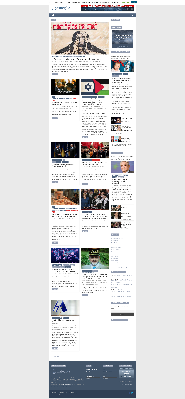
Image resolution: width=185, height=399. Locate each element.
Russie (70, 108)
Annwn (112, 284)
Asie (53, 275)
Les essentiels (56, 210)
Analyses (70, 15)
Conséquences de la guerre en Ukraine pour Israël (63, 165)
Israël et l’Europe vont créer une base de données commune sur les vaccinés (64, 322)
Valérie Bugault (114, 256)
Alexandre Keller (115, 263)
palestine (66, 108)
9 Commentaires (72, 273)
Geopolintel (88, 371)
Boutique (100, 15)
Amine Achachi (114, 260)
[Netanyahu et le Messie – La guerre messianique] (65, 80)
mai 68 (91, 169)
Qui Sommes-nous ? (60, 15)
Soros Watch (121, 177)
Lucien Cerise (114, 251)
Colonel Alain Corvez (65, 168)
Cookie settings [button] (125, 2)
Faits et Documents (107, 371)
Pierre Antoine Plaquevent (95, 166)
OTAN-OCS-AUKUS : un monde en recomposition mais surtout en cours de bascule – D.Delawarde (94, 276)
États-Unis (63, 169)
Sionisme (96, 61)
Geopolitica (105, 378)
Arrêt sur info (89, 374)
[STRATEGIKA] (60, 369)
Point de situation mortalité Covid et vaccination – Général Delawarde (64, 270)
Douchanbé (84, 284)
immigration (96, 108)
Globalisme (67, 220)
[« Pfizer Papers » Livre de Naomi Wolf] (116, 118)
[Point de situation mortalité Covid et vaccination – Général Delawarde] (65, 248)
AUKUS (93, 282)
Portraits (85, 15)
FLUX (104, 369)
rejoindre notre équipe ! (127, 384)
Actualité (78, 15)
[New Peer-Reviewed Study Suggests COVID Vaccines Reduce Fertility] (122, 61)
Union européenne (56, 329)
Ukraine (73, 169)
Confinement (60, 275)
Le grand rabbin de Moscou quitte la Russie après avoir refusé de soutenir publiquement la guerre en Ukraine (95, 216)
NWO (65, 276)
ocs (91, 284)
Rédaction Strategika (65, 61)
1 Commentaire (71, 106)
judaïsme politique (86, 169)
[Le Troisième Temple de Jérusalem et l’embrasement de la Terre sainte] (65, 190)
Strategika (92, 220)
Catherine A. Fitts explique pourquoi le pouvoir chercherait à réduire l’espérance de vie (126, 129)
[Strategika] (53, 15)
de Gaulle (98, 168)
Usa (99, 61)
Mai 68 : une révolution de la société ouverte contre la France (94, 163)
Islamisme (101, 108)
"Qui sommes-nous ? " (68, 384)
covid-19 (71, 275)
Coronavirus (65, 265)
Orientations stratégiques (74, 56)
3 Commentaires (74, 61)
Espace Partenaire (107, 381)
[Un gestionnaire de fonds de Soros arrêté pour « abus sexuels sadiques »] (116, 213)
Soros (102, 169)
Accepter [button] (134, 2)
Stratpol (88, 378)
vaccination (74, 276)
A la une (54, 56)
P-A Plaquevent (96, 160)
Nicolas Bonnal (114, 258)
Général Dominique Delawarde (99, 280)
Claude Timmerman (116, 254)
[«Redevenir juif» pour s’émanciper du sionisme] (80, 23)
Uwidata (104, 376)
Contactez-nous (110, 15)
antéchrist (63, 220)
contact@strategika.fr (67, 386)
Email (112, 308)
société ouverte (97, 169)
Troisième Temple (56, 222)
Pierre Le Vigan (114, 242)
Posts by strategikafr (122, 267)
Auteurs (92, 15)
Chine (56, 275)
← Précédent (55, 356)
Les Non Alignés (90, 376)
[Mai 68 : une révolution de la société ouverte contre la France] (95, 143)
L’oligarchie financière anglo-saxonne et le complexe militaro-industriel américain (121, 291)
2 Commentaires (99, 220)
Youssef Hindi (64, 106)
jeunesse (88, 61)
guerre (53, 108)
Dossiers (89, 160)
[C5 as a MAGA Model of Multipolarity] (116, 205)
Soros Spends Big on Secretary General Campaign (119, 181)
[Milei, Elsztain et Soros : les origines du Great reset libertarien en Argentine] (116, 222)
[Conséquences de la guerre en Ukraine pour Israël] (65, 143)
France (91, 108)
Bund (81, 61)
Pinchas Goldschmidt (92, 222)
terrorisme (84, 110)
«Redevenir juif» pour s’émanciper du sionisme (76, 59)
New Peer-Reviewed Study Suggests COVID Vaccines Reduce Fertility (121, 80)
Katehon (105, 374)
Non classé (62, 210)
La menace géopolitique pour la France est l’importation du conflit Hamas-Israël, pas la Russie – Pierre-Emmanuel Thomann (93, 102)
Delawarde (75, 275)
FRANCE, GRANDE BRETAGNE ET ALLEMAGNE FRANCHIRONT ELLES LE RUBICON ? (121, 281)
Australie (97, 282)
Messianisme (61, 108)
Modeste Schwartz (115, 249)
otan (93, 284)
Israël (84, 61)
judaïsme (92, 61)
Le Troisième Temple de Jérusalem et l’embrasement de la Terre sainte (64, 215)
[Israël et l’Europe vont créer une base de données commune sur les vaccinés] (65, 301)
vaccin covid (63, 329)
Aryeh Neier (92, 168)
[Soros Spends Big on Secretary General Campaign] (122, 162)
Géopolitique (69, 98)
